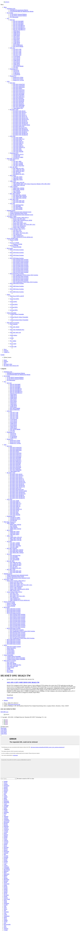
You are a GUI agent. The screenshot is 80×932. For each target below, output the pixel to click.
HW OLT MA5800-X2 (19, 25)
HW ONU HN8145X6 (19, 87)
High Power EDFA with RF (17, 296)
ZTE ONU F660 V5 (18, 143)
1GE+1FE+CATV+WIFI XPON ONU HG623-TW (23, 682)
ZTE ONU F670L (17, 140)
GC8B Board (16, 73)
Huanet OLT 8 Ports (18, 78)
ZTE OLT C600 (17, 52)
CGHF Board (16, 42)
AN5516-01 (16, 70)
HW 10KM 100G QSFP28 (20, 196)
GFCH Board (16, 62)
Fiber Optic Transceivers (13, 158)
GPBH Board (16, 34)
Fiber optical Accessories (13, 322)
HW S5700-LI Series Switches (20, 262)
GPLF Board (16, 36)
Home (5, 360)
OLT (8, 18)
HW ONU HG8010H (18, 101)
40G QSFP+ (13, 175)
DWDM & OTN (11, 8)
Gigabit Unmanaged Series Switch (18, 213)
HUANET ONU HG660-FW (20, 134)
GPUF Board (16, 38)
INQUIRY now (4, 712)
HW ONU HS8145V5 (18, 97)
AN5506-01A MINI (18, 157)
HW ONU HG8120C (18, 102)
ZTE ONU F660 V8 (18, 141)
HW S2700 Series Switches (17, 252)
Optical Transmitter (11, 312)
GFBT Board (16, 63)
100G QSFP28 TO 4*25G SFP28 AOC (23, 237)
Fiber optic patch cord (15, 332)
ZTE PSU (15, 67)
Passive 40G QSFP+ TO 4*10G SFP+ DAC (24, 224)
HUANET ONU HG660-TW (20, 133)
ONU (8, 81)
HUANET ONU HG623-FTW (21, 119)
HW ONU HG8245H (18, 106)
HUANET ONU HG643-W (20, 120)
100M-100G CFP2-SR (15, 540)
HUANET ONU (14, 109)
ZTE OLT (12, 48)
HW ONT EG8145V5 (18, 95)
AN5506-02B (16, 155)
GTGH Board (16, 56)
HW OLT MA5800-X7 (19, 26)
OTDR (12, 338)
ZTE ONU (12, 136)
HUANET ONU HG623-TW (20, 118)
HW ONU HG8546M (18, 94)
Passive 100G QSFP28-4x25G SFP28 (22, 220)
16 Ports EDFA (14, 304)
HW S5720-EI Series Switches (20, 265)
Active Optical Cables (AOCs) (17, 228)
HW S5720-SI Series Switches (20, 269)
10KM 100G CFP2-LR (19, 185)
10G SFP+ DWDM (18, 164)
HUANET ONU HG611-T (20, 115)
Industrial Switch (11, 210)
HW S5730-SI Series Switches (20, 272)
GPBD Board (16, 32)
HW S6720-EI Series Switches (20, 276)
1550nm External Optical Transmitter (19, 320)
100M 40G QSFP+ (18, 177)
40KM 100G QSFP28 (18, 188)
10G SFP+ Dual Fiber (18, 165)
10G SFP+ (12, 160)
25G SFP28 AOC (17, 234)
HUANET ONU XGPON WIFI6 (21, 125)
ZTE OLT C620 (17, 55)
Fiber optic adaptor (14, 327)
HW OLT (12, 19)
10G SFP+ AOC (17, 230)
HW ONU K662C (17, 88)
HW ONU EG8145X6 (18, 90)
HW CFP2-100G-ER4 (18, 202)
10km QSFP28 (17, 192)
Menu (5, 7)
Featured (6, 350)
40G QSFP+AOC (17, 231)
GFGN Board (16, 59)
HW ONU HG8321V (18, 104)
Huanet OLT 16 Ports (18, 80)
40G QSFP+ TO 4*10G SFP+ (20, 233)
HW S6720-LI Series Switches (20, 279)
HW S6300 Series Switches (17, 291)
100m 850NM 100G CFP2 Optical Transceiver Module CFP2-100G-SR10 (31, 184)
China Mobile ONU (18, 108)
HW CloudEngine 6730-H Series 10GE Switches (25, 282)
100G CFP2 (13, 181)
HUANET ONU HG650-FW (20, 129)
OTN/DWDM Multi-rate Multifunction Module (21, 11)
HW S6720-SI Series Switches (20, 280)
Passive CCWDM (14, 242)
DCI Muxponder (14, 17)
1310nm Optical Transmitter (17, 314)
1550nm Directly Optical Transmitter (19, 317)
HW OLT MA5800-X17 (19, 29)
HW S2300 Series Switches (17, 283)
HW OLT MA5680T (18, 24)
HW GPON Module (18, 46)
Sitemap (6, 700)
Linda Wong (4, 731)
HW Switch (10, 248)
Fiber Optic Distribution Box (17, 329)
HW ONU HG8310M (18, 99)
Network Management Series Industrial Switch (21, 214)
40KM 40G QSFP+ (18, 179)
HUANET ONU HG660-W (20, 132)
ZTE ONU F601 (17, 148)
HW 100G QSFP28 (15, 193)
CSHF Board (16, 41)
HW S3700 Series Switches (17, 255)
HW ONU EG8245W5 (19, 85)
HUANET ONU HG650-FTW (21, 130)
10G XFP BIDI (17, 206)
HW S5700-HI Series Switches (21, 261)
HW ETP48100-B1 (18, 45)
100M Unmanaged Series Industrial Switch (20, 212)
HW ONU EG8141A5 (18, 91)
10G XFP (12, 203)
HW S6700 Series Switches (17, 273)
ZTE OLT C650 (17, 53)
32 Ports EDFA (14, 307)
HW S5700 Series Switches (17, 258)
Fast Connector (14, 324)
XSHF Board (16, 43)
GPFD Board (16, 31)
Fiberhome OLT (14, 69)
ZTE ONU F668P (17, 137)
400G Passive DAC (18, 221)
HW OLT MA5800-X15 (19, 28)
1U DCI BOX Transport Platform (18, 14)
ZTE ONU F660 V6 (18, 146)
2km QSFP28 (16, 191)
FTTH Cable (13, 346)
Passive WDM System (12, 238)
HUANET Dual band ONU (20, 127)
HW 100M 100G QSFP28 (19, 198)
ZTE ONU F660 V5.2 (18, 139)
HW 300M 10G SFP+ (18, 168)
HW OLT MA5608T (18, 21)
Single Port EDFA (14, 298)
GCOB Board (16, 74)
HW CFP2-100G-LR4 (18, 200)
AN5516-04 (16, 71)
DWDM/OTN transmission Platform (19, 10)
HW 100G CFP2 (14, 199)
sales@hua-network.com (14, 704)
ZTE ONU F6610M (18, 151)
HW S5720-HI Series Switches (21, 266)
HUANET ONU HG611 (19, 113)
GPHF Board (16, 35)
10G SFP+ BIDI (17, 161)
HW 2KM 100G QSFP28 (19, 195)
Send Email (3, 728)
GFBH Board (16, 60)
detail (11, 697)
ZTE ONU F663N (17, 144)
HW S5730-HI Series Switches (21, 270)
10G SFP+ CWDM (18, 162)
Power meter (13, 343)
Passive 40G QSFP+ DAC (19, 223)
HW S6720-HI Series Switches (21, 277)
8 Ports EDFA (13, 301)
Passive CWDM (14, 240)
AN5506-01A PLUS (18, 154)
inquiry (8, 697)
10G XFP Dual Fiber (18, 205)
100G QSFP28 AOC (18, 235)
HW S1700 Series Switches (17, 249)
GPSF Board (16, 39)
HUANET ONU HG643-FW (20, 123)
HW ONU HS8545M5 (19, 105)
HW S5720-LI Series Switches (20, 268)
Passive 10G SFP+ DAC (19, 219)
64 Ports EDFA (14, 310)
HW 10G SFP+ (14, 167)
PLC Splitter (13, 341)
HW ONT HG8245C (18, 98)
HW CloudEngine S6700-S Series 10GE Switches (25, 275)
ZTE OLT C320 (17, 50)
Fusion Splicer (13, 335)
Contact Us (6, 352)
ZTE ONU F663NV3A (19, 147)
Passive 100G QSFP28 (19, 227)
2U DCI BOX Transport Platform (18, 15)
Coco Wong (4, 729)
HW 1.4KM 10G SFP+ (19, 169)
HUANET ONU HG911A (19, 112)
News (5, 349)
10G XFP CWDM (17, 207)
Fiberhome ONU (14, 153)
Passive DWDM (14, 245)
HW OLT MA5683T (18, 22)
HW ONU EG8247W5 (19, 84)
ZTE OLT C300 (17, 49)
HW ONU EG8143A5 (18, 92)
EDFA (8, 294)
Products (6, 361)
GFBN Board (16, 64)
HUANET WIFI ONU (19, 126)
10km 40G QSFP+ (17, 178)
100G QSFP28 (13, 186)
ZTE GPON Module (18, 66)
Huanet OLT (13, 76)
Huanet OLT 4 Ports (18, 77)
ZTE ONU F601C (17, 150)
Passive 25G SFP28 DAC (19, 226)
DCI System (10, 12)
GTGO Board (16, 57)
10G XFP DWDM (17, 209)
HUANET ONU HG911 (19, 111)
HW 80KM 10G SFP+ (18, 174)
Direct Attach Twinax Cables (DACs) (19, 217)
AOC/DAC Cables (11, 216)
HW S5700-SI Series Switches (20, 263)
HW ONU (12, 83)
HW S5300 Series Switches (17, 289)
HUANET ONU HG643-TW (20, 122)
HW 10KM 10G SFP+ (18, 171)
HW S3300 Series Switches (17, 286)
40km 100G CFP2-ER (18, 182)
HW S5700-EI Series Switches (20, 259)
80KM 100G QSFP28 (18, 189)
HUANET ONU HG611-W (20, 116)
